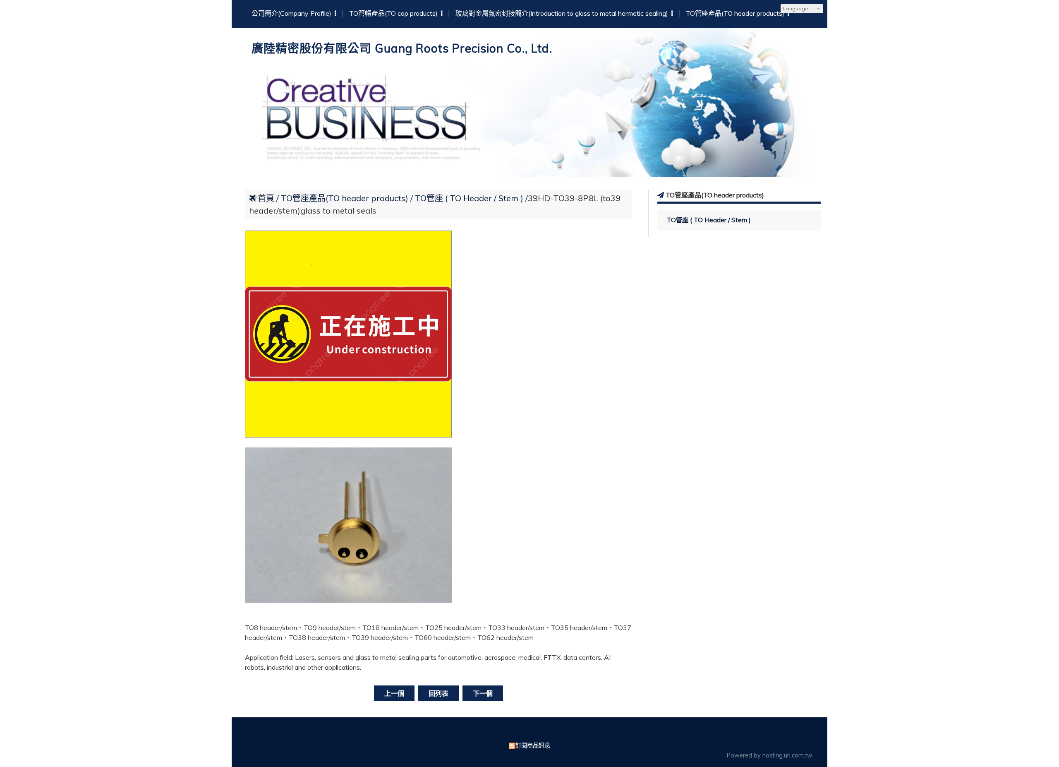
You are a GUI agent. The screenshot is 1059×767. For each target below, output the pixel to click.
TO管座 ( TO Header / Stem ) (709, 220)
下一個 (483, 693)
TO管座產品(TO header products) (345, 198)
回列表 (438, 693)
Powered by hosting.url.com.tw (769, 755)
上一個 (394, 693)
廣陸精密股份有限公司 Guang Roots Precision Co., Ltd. (402, 48)
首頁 (266, 198)
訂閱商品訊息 (532, 745)
